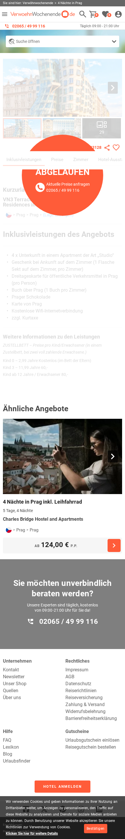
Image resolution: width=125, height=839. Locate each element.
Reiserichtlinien (81, 690)
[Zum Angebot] (114, 545)
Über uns (12, 697)
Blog (7, 754)
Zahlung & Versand (85, 704)
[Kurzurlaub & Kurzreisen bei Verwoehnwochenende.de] (42, 14)
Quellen (10, 690)
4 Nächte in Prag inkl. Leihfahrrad (42, 502)
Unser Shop (14, 683)
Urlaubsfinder (16, 761)
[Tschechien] (9, 530)
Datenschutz (78, 683)
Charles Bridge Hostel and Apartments (43, 519)
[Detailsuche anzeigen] (62, 41)
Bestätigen (96, 829)
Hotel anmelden (62, 787)
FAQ (7, 740)
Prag (20, 530)
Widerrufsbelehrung (85, 711)
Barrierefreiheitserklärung (91, 718)
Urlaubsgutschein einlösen (92, 740)
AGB (69, 676)
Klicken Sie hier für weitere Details (32, 833)
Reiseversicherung (84, 697)
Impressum (76, 669)
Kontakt (11, 669)
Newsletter (13, 676)
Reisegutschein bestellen (90, 747)
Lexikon (11, 747)
